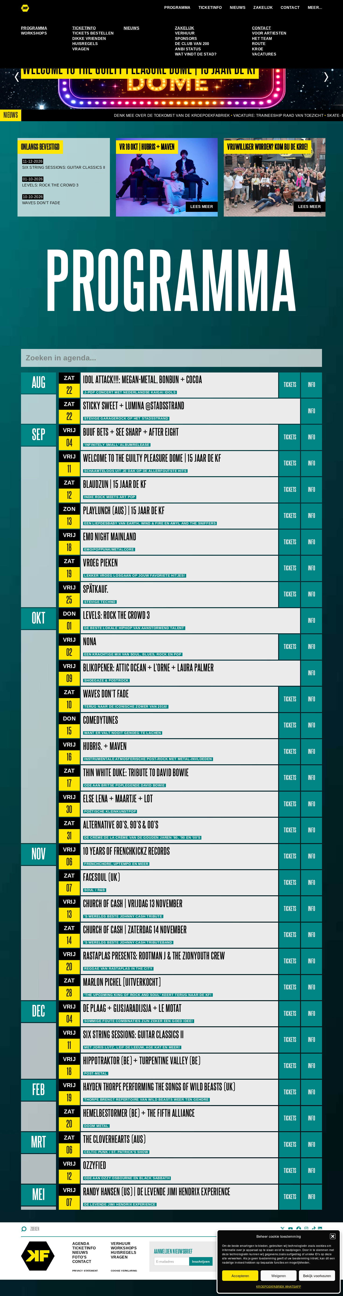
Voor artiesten (269, 33)
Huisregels (85, 44)
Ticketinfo (210, 8)
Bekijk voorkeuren (317, 1275)
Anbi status (188, 49)
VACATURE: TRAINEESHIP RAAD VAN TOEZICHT (246, 115)
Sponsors (186, 39)
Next (326, 77)
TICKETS (290, 385)
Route (259, 44)
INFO (311, 385)
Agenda (80, 1244)
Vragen (80, 49)
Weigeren (278, 1275)
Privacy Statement (85, 1270)
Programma (177, 8)
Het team (262, 39)
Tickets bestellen (93, 33)
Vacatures (264, 54)
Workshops (34, 33)
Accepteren (240, 1275)
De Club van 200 (192, 44)
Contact (290, 8)
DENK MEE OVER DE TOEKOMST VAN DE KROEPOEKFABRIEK (139, 115)
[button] (332, 1236)
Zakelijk (263, 8)
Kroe (257, 49)
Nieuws (237, 8)
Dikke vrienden (89, 39)
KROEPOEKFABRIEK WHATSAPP (278, 1286)
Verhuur (185, 33)
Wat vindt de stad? (196, 54)
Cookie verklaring (124, 1270)
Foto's (79, 1257)
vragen (119, 1257)
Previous (17, 77)
